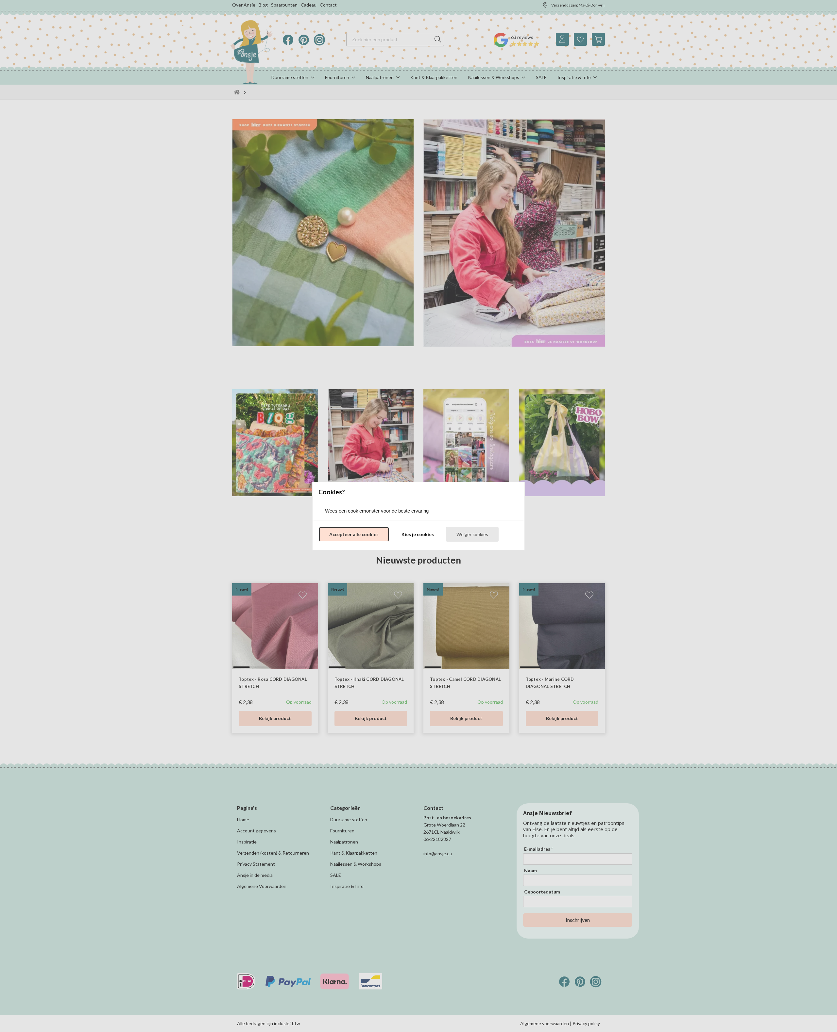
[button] (354, 534)
